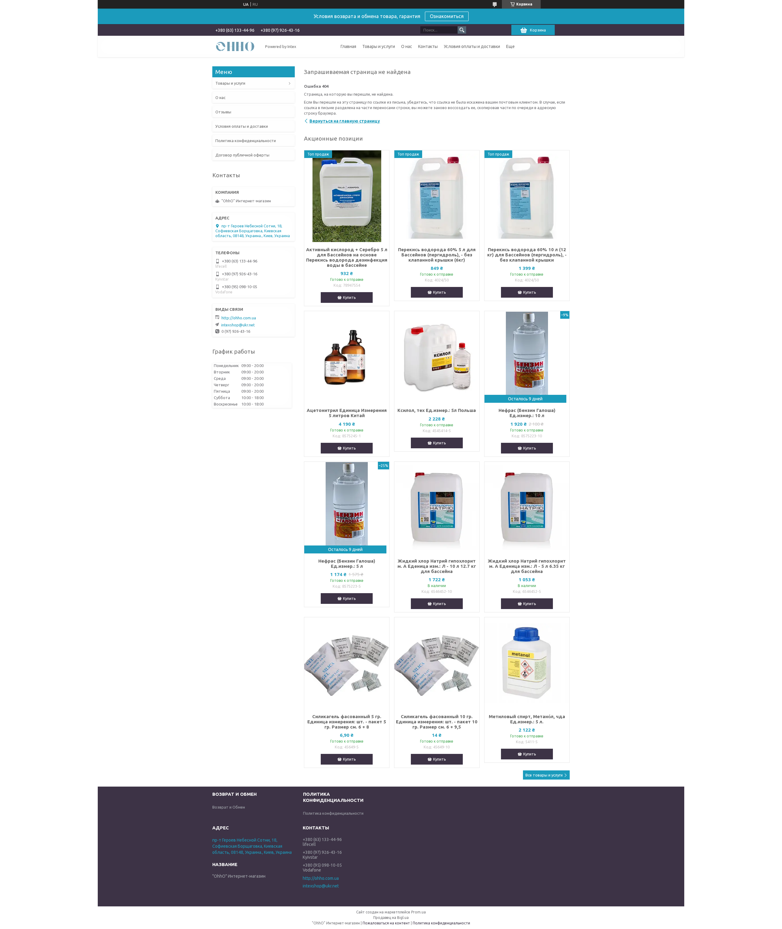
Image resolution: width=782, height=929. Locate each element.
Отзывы (223, 112)
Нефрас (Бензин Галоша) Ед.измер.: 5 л (346, 563)
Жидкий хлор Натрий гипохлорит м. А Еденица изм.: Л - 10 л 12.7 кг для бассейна (436, 566)
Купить (349, 297)
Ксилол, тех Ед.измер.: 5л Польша (436, 410)
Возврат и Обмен (228, 807)
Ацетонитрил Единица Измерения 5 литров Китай (347, 413)
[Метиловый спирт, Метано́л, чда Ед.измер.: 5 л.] (526, 663)
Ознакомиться (447, 16)
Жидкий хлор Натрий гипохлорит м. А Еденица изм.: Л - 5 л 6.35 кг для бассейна (527, 566)
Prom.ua (418, 912)
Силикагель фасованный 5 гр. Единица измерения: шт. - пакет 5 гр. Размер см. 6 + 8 (346, 721)
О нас (406, 46)
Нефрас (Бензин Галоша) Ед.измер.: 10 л (527, 413)
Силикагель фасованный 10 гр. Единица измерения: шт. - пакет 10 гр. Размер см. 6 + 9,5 (436, 721)
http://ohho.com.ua (238, 318)
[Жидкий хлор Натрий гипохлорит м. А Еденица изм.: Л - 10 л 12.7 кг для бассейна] (436, 507)
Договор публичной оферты (242, 155)
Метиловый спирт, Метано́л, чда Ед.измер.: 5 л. (527, 719)
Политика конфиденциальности (245, 140)
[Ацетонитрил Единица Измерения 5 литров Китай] (346, 357)
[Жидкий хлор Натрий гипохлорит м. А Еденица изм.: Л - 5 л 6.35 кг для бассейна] (526, 507)
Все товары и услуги (544, 775)
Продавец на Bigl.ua (391, 918)
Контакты (428, 46)
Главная (348, 46)
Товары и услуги (378, 46)
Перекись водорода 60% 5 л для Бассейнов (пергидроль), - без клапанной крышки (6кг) (437, 255)
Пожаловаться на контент (386, 923)
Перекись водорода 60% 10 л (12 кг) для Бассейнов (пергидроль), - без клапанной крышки (527, 255)
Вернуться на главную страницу (344, 121)
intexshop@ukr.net (238, 325)
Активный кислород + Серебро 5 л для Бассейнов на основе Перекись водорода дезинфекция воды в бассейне (346, 257)
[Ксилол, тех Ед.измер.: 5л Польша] (436, 357)
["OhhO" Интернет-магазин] (235, 46)
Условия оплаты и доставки (472, 46)
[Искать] (462, 30)
